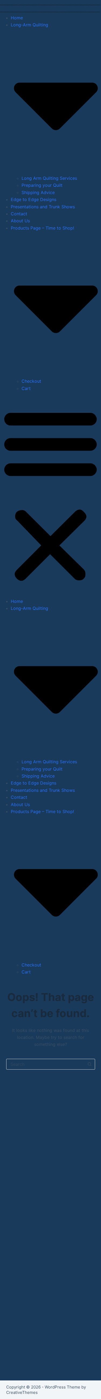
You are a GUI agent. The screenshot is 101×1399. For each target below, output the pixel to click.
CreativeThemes (22, 1392)
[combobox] (45, 1064)
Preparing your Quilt (42, 185)
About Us (20, 220)
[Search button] (90, 1064)
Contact (19, 213)
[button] (50, 495)
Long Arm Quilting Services (49, 178)
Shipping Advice (38, 192)
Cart (26, 388)
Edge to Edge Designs (33, 199)
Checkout (31, 381)
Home (17, 17)
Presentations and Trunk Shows (43, 206)
